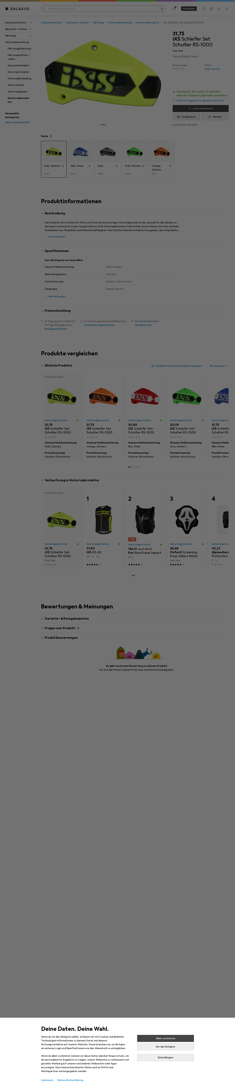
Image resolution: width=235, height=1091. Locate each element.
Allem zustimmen (165, 1038)
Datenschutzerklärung (70, 1080)
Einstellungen (165, 1057)
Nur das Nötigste (165, 1046)
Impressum (47, 1080)
